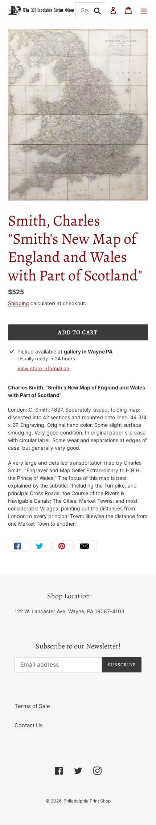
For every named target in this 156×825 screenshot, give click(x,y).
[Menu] (143, 10)
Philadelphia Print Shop (87, 801)
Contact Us (29, 725)
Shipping (18, 303)
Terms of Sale (32, 706)
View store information (43, 368)
